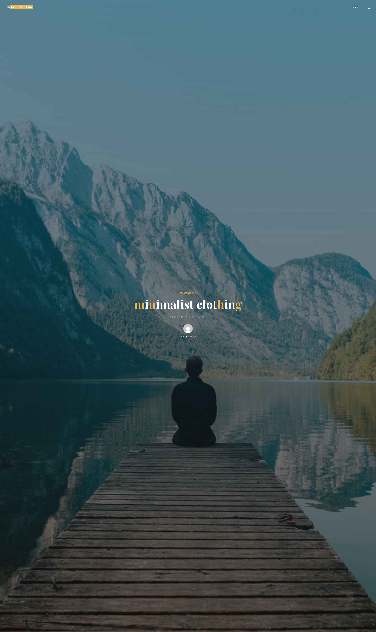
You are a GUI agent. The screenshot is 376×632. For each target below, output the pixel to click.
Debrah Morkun (19, 7)
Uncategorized (187, 292)
